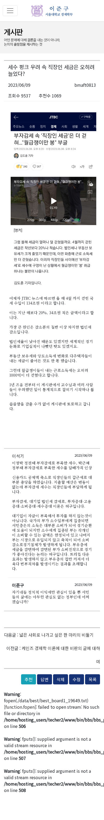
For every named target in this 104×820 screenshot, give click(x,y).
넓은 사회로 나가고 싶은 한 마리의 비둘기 (56, 635)
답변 (45, 679)
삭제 (61, 679)
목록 (93, 679)
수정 (77, 679)
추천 (29, 679)
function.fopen (20, 707)
